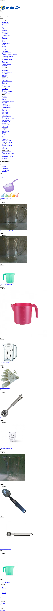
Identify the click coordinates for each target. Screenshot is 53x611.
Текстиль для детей (4, 49)
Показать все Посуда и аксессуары (6, 93)
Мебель (3, 137)
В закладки (3, 202)
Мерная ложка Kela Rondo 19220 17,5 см (5, 549)
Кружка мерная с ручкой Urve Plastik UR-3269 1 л (6, 284)
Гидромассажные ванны (5, 96)
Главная (3, 157)
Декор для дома (4, 133)
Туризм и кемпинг (4, 106)
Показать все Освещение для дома (6, 87)
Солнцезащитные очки (5, 24)
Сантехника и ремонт (5, 139)
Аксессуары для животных (6, 131)
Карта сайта (3, 587)
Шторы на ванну (4, 98)
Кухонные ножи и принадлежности (7, 91)
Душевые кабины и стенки (6, 38)
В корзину (2, 233)
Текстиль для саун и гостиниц (6, 50)
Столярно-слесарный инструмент (6, 64)
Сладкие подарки (4, 114)
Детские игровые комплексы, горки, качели (8, 118)
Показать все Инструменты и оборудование (7, 66)
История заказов (4, 593)
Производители (4, 588)
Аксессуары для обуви (5, 75)
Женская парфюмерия (5, 70)
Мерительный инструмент (5, 61)
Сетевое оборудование (5, 152)
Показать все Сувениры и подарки (6, 116)
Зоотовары (3, 129)
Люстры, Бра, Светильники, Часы (6, 136)
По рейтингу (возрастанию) (5, 170)
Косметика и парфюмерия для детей (7, 72)
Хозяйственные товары (5, 141)
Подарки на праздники (5, 113)
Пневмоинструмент (5, 62)
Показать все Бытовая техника (6, 35)
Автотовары (4, 55)
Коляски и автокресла (5, 144)
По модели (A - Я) (4, 171)
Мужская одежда (4, 79)
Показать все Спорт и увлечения (6, 107)
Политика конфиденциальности (6, 582)
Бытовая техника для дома (5, 30)
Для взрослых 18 (4, 109)
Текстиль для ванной (5, 48)
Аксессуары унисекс (5, 21)
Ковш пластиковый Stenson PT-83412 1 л (5, 198)
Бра (2, 82)
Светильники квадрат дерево (6, 85)
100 (2, 177)
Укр (2, 12)
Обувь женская (4, 76)
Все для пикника (4, 27)
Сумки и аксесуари (4, 25)
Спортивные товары (5, 28)
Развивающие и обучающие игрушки (7, 122)
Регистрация (4, 2)
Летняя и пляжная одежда (5, 23)
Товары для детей (4, 148)
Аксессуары (4, 68)
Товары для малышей (5, 126)
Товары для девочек (5, 125)
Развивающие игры (5, 123)
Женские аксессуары (5, 22)
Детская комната (4, 117)
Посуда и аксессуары (4, 158)
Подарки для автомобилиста (6, 111)
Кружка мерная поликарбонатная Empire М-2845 (6, 230)
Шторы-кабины (4, 99)
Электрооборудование (5, 155)
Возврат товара (4, 586)
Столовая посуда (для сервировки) (6, 92)
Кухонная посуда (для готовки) (6, 90)
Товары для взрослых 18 (5, 115)
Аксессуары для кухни (5, 89)
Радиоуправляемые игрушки (6, 121)
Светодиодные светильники (6, 43)
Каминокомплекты (4, 40)
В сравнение (4, 235)
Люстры (3, 41)
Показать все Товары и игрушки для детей (7, 149)
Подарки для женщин (5, 112)
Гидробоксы (4, 95)
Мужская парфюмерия (5, 73)
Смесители (3, 44)
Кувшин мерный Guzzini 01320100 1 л (5, 362)
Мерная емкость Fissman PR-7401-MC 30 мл (6, 448)
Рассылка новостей (4, 594)
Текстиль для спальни (5, 51)
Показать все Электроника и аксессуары (7, 156)
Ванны (3, 37)
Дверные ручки (4, 46)
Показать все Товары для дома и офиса (7, 142)
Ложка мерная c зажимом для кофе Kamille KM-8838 (7, 417)
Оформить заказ (2, 603)
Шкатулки (3, 53)
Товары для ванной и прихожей (6, 140)
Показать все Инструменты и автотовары (7, 56)
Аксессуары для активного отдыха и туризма (8, 101)
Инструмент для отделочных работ (7, 59)
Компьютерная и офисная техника (6, 151)
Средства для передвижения (6, 105)
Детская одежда (4, 78)
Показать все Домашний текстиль (6, 52)
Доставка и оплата (4, 581)
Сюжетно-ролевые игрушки (6, 124)
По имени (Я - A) (4, 167)
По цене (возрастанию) (5, 168)
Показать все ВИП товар (5, 45)
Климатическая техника (5, 32)
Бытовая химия (4, 132)
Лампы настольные (4, 83)
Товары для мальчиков (5, 127)
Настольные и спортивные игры (6, 120)
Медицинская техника (5, 33)
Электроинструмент (5, 65)
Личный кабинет (4, 592)
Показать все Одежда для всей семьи (7, 81)
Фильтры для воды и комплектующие (7, 34)
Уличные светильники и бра (6, 86)
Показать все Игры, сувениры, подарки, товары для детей (9, 54)
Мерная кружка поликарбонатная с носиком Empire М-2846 (8, 481)
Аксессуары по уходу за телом (6, 69)
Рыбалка (3, 103)
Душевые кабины (4, 97)
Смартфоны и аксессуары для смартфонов (8, 153)
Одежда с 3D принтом (5, 80)
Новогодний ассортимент (5, 110)
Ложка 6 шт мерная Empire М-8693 (5, 388)
